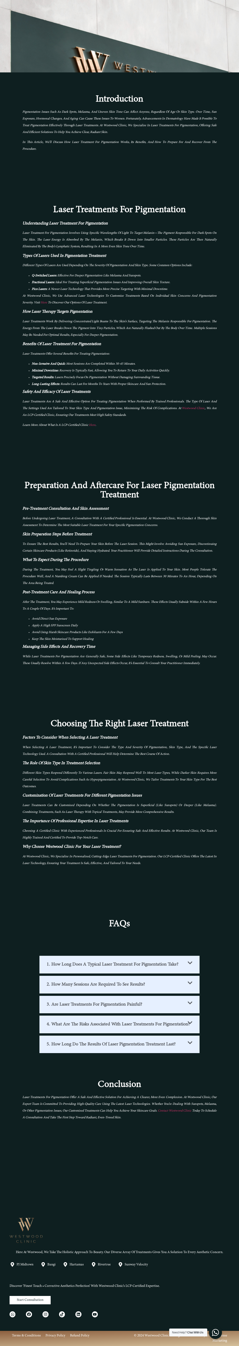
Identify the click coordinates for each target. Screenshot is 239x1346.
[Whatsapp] (13, 1314)
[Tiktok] (62, 1314)
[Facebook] (29, 1314)
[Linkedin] (78, 1314)
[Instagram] (45, 1314)
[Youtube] (95, 1314)
